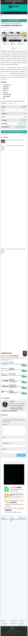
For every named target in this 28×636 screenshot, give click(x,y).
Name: (4, 437)
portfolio (9, 75)
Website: (4, 449)
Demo (24, 120)
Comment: (5, 424)
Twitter (8, 103)
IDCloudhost (14, 631)
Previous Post (5, 134)
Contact (8, 633)
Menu (2, 12)
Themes (7, 27)
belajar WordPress (17, 403)
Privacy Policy (15, 633)
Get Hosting (22, 123)
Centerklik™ (17, 629)
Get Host (24, 365)
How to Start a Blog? (14, 20)
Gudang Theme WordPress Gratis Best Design (14, 131)
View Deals (11, 359)
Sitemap (10, 634)
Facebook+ (14, 103)
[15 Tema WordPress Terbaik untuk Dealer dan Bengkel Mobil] (14, 568)
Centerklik (3, 27)
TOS (20, 633)
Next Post (24, 134)
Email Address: (6, 443)
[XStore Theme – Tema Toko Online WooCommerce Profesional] (23, 568)
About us (3, 633)
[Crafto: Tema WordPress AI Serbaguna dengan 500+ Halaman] (5, 568)
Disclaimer (5, 634)
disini (17, 491)
